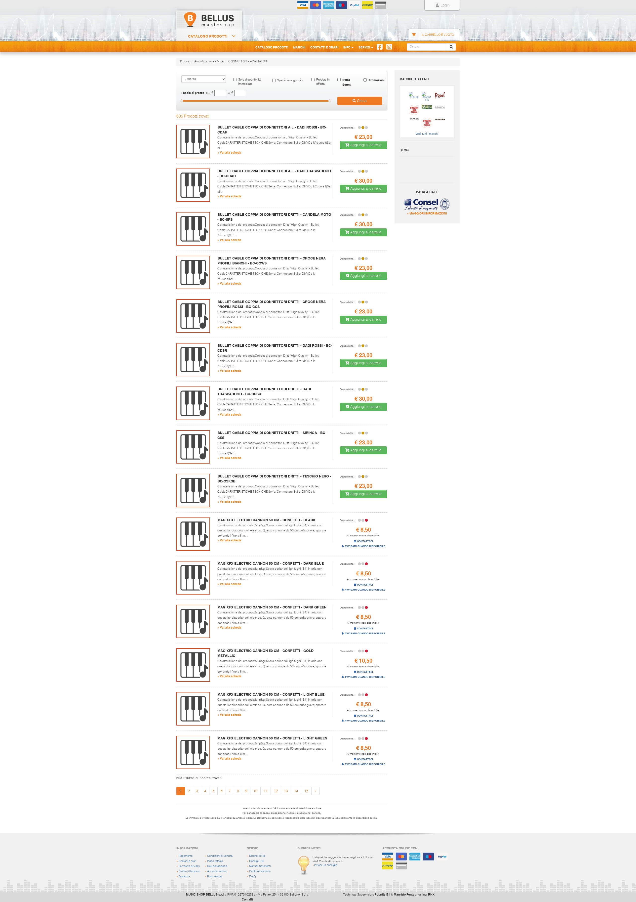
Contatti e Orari (324, 47)
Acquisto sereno (217, 871)
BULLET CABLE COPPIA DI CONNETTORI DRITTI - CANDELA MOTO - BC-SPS (274, 217)
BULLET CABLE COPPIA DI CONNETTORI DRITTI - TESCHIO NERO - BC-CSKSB (274, 478)
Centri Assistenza (260, 871)
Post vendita (214, 876)
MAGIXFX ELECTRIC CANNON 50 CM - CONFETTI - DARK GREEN (271, 607)
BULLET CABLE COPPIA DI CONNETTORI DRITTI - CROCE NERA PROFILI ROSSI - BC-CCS (271, 304)
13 (286, 791)
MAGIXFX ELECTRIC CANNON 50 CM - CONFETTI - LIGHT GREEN (272, 738)
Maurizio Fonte (404, 894)
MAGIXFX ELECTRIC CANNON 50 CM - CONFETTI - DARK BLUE (270, 563)
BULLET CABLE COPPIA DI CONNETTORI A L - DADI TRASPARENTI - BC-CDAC (274, 173)
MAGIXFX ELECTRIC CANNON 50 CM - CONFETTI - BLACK (266, 520)
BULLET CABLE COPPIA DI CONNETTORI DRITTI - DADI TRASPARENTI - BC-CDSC (264, 391)
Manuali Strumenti (260, 866)
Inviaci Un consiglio (325, 865)
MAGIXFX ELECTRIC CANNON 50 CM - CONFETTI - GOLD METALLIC (265, 653)
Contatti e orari (187, 861)
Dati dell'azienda (217, 866)
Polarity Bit (382, 894)
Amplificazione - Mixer (209, 61)
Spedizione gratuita (290, 80)
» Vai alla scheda (229, 152)
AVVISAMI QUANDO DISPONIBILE (364, 546)
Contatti (247, 899)
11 (266, 791)
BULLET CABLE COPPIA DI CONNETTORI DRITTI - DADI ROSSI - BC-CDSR (274, 348)
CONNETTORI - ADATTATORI (248, 61)
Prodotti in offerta (323, 82)
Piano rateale (215, 861)
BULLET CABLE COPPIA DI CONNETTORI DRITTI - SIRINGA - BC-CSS (271, 435)
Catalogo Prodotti (207, 36)
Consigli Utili (256, 861)
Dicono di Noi (257, 856)
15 (306, 791)
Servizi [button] (364, 47)
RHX (431, 894)
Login (445, 5)
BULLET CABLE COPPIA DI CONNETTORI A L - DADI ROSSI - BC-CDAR (271, 129)
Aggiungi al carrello (365, 145)
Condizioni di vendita (220, 856)
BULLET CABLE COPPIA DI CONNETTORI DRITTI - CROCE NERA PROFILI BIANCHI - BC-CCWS (271, 260)
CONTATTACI (364, 541)
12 (276, 791)
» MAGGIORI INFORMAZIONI (427, 213)
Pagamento (186, 856)
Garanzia (184, 876)
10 (255, 791)
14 (296, 791)
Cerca (361, 101)
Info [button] (347, 47)
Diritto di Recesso (189, 871)
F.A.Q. (253, 876)
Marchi (299, 47)
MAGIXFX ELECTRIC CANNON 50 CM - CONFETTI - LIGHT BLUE (270, 694)
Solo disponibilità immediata (249, 82)
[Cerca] (451, 47)
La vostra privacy (189, 866)
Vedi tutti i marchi (427, 133)
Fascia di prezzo (192, 93)
